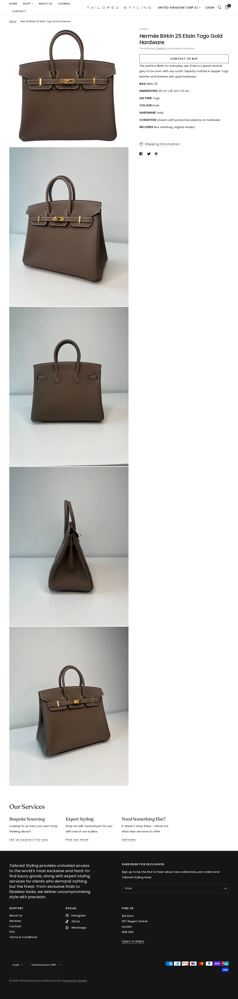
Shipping (161, 48)
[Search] (219, 7)
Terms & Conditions (23, 937)
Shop (26, 3)
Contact (19, 11)
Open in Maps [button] (133, 941)
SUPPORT (16, 908)
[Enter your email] (225, 888)
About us (45, 3)
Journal (64, 3)
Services (15, 921)
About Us (15, 915)
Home (13, 3)
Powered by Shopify (74, 980)
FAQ (12, 932)
